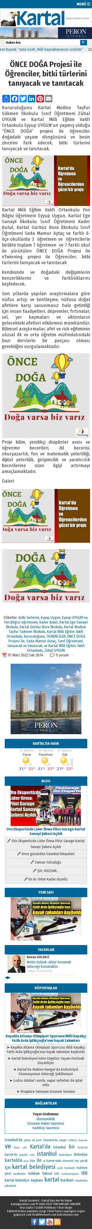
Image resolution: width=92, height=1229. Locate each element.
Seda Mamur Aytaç (41, 641)
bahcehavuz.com (68, 1214)
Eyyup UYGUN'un (75, 617)
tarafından (19, 1173)
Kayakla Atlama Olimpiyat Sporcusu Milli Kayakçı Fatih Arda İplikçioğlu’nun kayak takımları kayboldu (46, 1040)
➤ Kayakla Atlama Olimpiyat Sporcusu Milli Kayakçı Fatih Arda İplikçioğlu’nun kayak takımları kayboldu (46, 1049)
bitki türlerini (29, 617)
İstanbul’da (50, 1140)
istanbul (47, 1153)
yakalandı (10, 1185)
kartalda (13, 1160)
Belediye (81, 1154)
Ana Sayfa (26, 1207)
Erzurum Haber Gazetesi (46, 1123)
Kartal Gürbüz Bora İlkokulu (41, 626)
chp (76, 1161)
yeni (8, 1173)
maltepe (82, 1168)
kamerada (53, 1161)
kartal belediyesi (33, 1167)
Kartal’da (40, 1146)
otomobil (67, 1161)
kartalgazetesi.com (23, 1204)
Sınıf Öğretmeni (70, 641)
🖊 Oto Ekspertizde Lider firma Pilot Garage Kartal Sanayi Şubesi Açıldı (45, 844)
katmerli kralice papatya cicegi (26, 1211)
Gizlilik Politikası (45, 1207)
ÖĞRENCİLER (55, 636)
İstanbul (59, 1147)
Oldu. (32, 1161)
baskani (70, 1168)
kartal (51, 1179)
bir (72, 1147)
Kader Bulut (48, 622)
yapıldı (23, 1154)
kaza (17, 1147)
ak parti (37, 1140)
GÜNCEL (72, 1140)
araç (25, 1161)
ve (8, 1146)
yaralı (84, 1161)
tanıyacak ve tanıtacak (24, 645)
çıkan (27, 1140)
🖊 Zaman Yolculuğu (45, 862)
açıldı (60, 1168)
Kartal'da (11, 1154)
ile (39, 1160)
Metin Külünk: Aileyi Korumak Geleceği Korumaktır (49, 964)
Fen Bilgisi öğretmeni (21, 622)
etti (56, 1174)
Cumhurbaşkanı (70, 1173)
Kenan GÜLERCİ (38, 957)
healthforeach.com (44, 1214)
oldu (32, 1154)
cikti (24, 1147)
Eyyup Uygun (50, 617)
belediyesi (65, 1154)
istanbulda (81, 1180)
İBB (84, 1173)
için (8, 1167)
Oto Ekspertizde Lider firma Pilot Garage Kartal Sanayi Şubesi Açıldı (45, 831)
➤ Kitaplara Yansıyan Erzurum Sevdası (46, 1091)
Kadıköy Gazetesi (46, 1128)
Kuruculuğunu (34, 636)
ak (44, 1161)
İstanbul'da (13, 1139)
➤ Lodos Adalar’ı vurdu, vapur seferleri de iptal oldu (45, 1082)
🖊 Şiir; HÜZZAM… (46, 870)
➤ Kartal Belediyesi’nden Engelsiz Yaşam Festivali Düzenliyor (46, 1060)
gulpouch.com (22, 1214)
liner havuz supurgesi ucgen (67, 1211)
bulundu (83, 1140)
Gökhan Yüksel (40, 1173)
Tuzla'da (83, 1147)
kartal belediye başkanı (24, 1180)
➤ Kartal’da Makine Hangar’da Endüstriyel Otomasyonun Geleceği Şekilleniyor (45, 1071)
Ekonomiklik (46, 1119)
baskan (67, 1180)
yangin (63, 1140)
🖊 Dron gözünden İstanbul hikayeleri (46, 854)
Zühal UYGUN (54, 650)
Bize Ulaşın (65, 1207)
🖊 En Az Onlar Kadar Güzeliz (46, 879)
